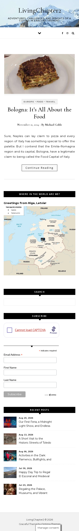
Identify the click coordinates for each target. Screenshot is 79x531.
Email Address (13, 355)
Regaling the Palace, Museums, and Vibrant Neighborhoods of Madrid (35, 491)
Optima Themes (50, 524)
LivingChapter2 (39, 10)
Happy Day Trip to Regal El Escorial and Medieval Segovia (34, 475)
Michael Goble (53, 124)
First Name (10, 367)
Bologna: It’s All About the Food (40, 113)
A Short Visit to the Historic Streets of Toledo (35, 440)
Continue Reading (39, 167)
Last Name (10, 379)
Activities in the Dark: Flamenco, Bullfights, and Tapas (35, 458)
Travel (50, 102)
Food (40, 102)
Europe (29, 102)
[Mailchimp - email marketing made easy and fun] (50, 395)
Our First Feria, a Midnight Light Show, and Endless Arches (35, 424)
